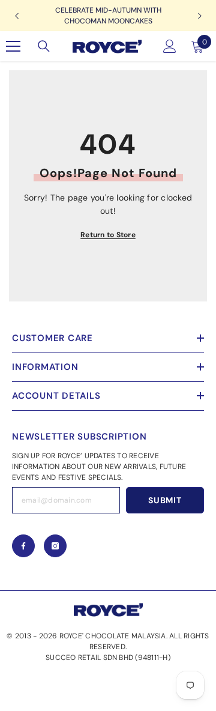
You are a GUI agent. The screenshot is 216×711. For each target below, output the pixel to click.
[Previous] (16, 15)
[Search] (44, 46)
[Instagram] (55, 545)
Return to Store (108, 235)
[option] (108, 16)
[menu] (13, 46)
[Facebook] (23, 545)
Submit (164, 500)
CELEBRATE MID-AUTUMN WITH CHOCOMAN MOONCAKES (108, 15)
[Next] (199, 15)
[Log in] (169, 46)
